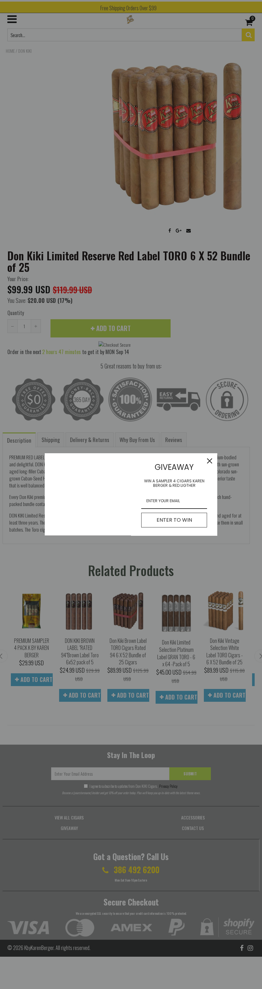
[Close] (209, 461)
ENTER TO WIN (174, 520)
